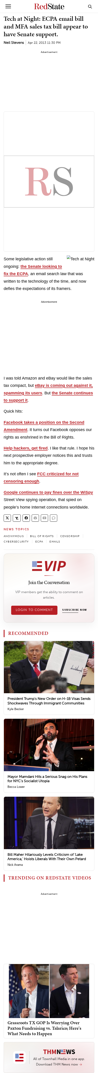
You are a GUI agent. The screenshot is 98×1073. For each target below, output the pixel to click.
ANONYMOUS (14, 536)
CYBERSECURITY (16, 541)
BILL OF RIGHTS (42, 536)
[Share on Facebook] (26, 518)
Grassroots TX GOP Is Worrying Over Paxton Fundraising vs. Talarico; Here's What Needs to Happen (44, 1028)
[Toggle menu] (8, 6)
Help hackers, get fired (26, 448)
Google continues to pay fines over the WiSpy (48, 492)
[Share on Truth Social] (17, 518)
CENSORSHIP (70, 536)
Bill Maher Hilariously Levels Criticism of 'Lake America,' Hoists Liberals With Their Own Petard (47, 856)
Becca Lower (16, 787)
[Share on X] (7, 518)
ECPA (39, 541)
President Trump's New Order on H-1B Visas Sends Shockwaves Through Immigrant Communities (49, 700)
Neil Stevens (14, 42)
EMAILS (54, 541)
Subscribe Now (74, 610)
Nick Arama (15, 864)
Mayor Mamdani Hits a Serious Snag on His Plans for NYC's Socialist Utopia (47, 778)
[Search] (90, 6)
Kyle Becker (16, 709)
